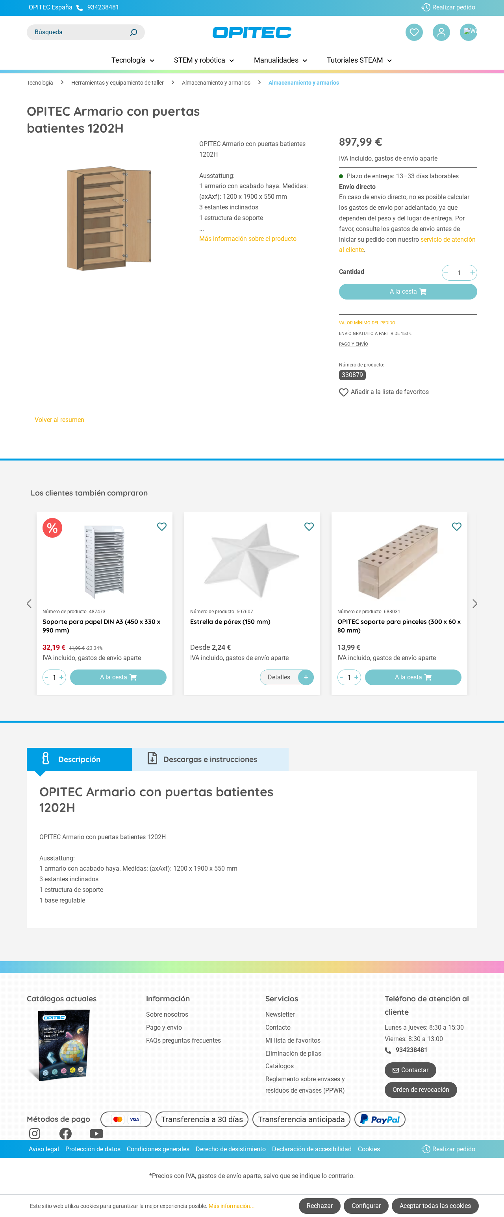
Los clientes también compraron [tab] (89, 493)
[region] (105, 211)
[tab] (79, 759)
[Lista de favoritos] (414, 32)
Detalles (279, 677)
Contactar (414, 1070)
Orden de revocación (421, 1089)
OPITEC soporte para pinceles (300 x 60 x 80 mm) (399, 626)
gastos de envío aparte (229, 1176)
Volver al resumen (59, 420)
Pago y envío (353, 344)
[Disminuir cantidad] (446, 273)
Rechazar (320, 1206)
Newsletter (280, 1014)
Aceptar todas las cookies (435, 1206)
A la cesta (403, 291)
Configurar (366, 1206)
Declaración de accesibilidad (312, 1149)
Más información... (232, 1206)
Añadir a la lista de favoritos (390, 392)
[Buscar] (133, 32)
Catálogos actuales (61, 998)
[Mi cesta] (468, 32)
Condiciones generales (158, 1149)
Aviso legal (44, 1149)
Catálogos (279, 1066)
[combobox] (78, 32)
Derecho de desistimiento (231, 1149)
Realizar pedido (453, 7)
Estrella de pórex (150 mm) (230, 621)
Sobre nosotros (167, 1014)
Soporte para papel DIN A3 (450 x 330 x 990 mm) (101, 626)
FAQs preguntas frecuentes (183, 1040)
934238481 (103, 7)
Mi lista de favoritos (293, 1040)
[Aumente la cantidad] (472, 273)
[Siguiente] (475, 604)
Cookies (369, 1149)
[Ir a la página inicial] (252, 32)
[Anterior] (29, 604)
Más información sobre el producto (247, 238)
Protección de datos (92, 1149)
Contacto (278, 1027)
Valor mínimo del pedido (367, 323)
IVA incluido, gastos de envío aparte (388, 158)
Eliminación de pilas (293, 1053)
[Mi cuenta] (441, 32)
